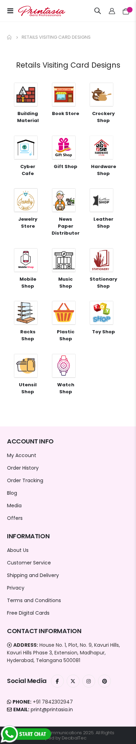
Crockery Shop (103, 117)
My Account (21, 455)
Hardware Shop (103, 170)
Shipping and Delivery (33, 575)
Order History (23, 467)
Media (14, 505)
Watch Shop (65, 388)
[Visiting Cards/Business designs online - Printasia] (35, 10)
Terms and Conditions (34, 600)
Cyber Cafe (27, 170)
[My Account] (112, 11)
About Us (18, 550)
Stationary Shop (103, 282)
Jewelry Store (27, 222)
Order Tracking (25, 480)
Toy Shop (103, 331)
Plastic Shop (66, 335)
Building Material (28, 117)
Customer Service (29, 562)
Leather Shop (103, 222)
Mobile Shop (28, 282)
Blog (12, 492)
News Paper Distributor (66, 226)
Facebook (57, 681)
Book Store (65, 113)
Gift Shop (65, 166)
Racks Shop (28, 335)
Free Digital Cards (28, 612)
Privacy (15, 587)
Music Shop (65, 282)
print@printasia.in (52, 709)
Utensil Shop (28, 388)
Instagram (88, 681)
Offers (15, 518)
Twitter (73, 681)
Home (9, 37)
